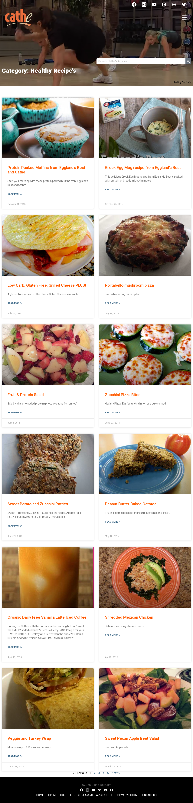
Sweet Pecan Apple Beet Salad (132, 738)
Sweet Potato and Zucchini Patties (38, 504)
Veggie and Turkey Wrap (29, 738)
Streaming (85, 795)
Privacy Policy (127, 795)
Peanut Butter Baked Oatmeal (131, 504)
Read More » (15, 194)
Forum (51, 795)
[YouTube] (154, 4)
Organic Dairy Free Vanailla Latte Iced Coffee (47, 617)
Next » (115, 773)
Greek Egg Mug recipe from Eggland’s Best (143, 168)
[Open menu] (184, 17)
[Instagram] (144, 4)
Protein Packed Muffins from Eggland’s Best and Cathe (46, 170)
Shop (62, 795)
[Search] (188, 61)
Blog (72, 795)
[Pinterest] (163, 4)
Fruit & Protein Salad (26, 395)
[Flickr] (173, 4)
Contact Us (149, 795)
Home (40, 795)
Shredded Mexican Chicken (129, 617)
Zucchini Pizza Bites (122, 395)
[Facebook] (134, 4)
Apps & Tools (105, 795)
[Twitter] (183, 4)
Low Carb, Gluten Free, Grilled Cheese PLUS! (47, 285)
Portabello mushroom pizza (129, 285)
